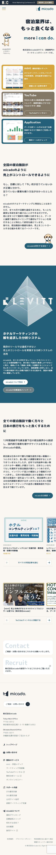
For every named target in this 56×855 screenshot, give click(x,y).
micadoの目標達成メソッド (18, 390)
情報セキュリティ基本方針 (43, 842)
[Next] (49, 562)
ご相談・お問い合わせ (17, 704)
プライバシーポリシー (24, 839)
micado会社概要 (42, 495)
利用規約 (10, 839)
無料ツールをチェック (38, 140)
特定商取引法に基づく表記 (43, 839)
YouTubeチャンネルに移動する (28, 620)
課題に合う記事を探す (38, 86)
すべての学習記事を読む (28, 562)
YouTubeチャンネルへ (38, 113)
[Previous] (7, 562)
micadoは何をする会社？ (38, 246)
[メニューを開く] (4, 9)
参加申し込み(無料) (45, 2)
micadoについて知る (15, 382)
